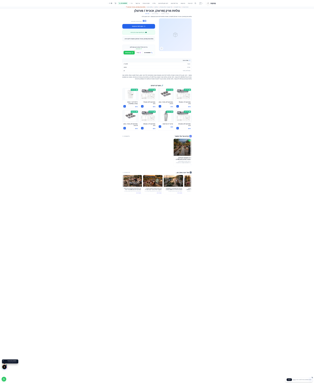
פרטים (294, 379)
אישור (289, 379)
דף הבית (190, 3)
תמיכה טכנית (146, 3)
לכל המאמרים (127, 172)
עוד (132, 3)
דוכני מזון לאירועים (163, 3)
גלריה (154, 3)
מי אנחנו (183, 3)
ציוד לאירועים (174, 3)
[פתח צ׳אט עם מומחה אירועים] (4, 367)
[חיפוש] (195, 3)
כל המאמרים (127, 136)
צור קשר (137, 3)
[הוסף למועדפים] (161, 48)
